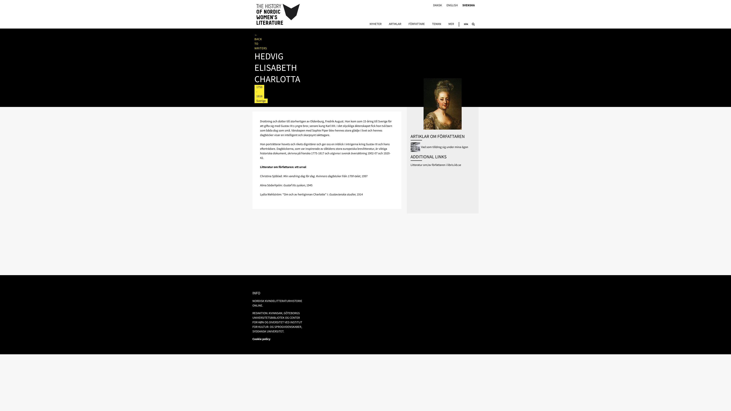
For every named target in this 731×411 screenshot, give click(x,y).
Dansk (437, 5)
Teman (436, 24)
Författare (417, 24)
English (452, 5)
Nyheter (375, 24)
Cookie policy (261, 339)
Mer (451, 24)
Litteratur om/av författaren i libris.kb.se (436, 165)
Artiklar (395, 24)
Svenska (468, 5)
